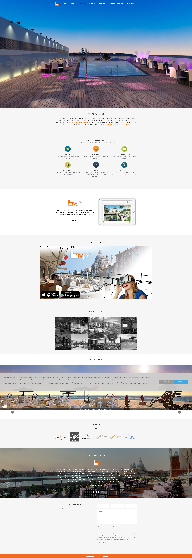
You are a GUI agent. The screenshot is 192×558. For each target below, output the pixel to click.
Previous (94, 492)
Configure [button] (166, 381)
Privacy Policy (116, 527)
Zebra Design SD (90, 556)
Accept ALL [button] (181, 381)
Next (97, 492)
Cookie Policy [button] (7, 385)
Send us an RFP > (75, 220)
